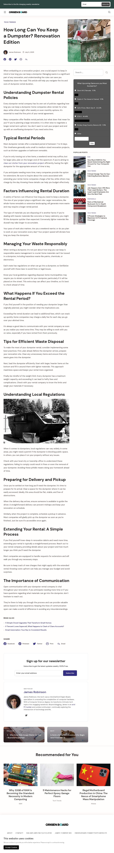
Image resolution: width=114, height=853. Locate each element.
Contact (19, 833)
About (9, 833)
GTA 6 (79, 116)
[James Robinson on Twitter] (26, 715)
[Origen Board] (17, 12)
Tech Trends (10, 22)
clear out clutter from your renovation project (24, 163)
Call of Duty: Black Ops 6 (86, 108)
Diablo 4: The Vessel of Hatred (88, 99)
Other (79, 134)
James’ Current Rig (63, 833)
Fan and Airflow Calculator (39, 833)
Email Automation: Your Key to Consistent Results (26, 630)
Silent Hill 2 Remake (84, 90)
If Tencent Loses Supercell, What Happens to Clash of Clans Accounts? (34, 626)
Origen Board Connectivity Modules (91, 833)
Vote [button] (92, 143)
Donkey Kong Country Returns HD (89, 125)
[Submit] (106, 73)
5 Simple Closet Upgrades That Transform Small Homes (28, 623)
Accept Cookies (11, 847)
